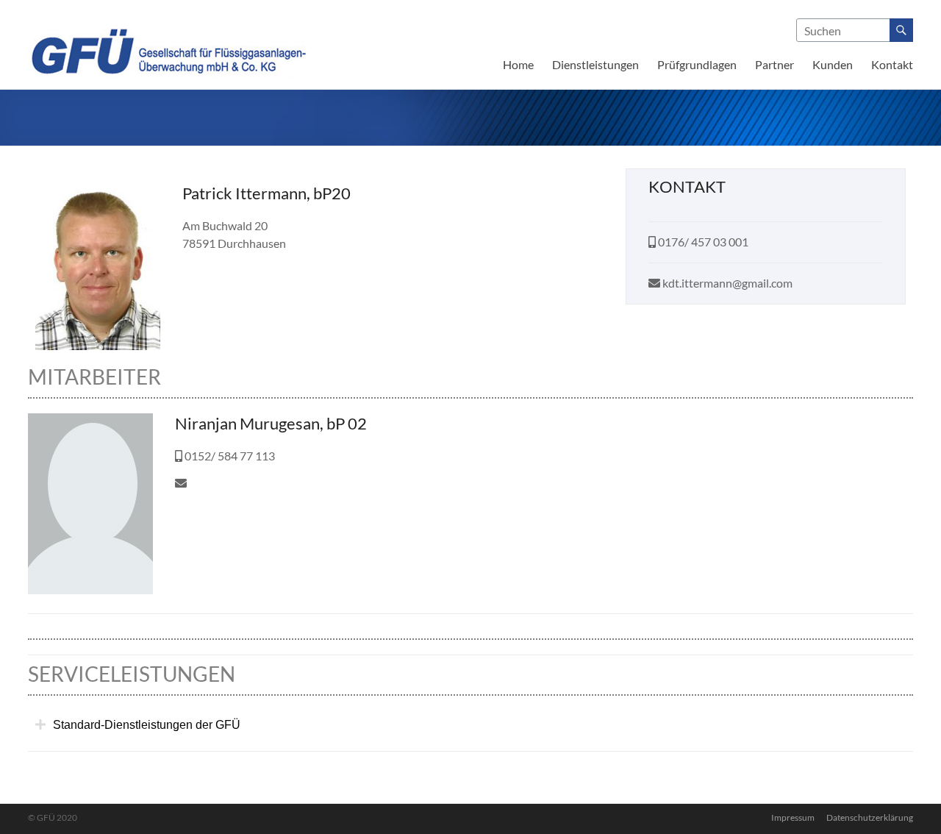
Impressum (793, 817)
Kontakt (892, 64)
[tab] (470, 725)
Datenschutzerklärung (869, 817)
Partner (774, 64)
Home (518, 64)
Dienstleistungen (595, 64)
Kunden (832, 64)
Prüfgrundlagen (697, 64)
